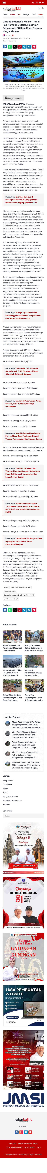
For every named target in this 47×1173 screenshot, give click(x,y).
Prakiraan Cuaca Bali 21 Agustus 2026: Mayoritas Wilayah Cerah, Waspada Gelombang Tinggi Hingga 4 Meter (26, 765)
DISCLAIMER (29, 1147)
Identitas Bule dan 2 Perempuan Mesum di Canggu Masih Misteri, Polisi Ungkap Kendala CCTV (21, 200)
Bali (19, 15)
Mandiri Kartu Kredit (11, 599)
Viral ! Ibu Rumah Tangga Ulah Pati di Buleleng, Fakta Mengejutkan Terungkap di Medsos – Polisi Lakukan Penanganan (25, 755)
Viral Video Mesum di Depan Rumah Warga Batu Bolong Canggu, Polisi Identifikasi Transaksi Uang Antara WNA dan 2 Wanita (26, 735)
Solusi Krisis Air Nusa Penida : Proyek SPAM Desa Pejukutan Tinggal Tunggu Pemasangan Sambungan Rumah (23, 436)
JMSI (5, 792)
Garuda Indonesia (10, 591)
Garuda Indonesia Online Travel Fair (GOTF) (19, 595)
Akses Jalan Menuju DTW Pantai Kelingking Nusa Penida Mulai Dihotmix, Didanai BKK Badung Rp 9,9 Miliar (26, 725)
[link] (33, 2)
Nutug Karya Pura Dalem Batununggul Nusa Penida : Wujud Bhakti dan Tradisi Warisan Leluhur (23, 316)
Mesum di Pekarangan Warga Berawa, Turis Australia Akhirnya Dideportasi (23, 404)
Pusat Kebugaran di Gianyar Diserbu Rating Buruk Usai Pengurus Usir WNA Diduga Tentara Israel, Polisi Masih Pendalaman (24, 745)
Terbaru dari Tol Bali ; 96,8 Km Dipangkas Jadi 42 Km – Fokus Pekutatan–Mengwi (23, 541)
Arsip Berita (8, 781)
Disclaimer (7, 784)
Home (5, 15)
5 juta (6, 587)
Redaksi (6, 804)
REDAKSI (12, 1143)
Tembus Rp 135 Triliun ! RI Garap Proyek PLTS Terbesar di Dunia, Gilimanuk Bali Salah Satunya (22, 371)
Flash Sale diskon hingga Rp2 (20, 587)
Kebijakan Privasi (10, 796)
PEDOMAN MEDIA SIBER (27, 1143)
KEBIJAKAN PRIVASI (14, 1147)
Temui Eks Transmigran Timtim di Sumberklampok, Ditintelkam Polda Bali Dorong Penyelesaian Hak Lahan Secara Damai (34, 697)
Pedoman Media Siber (12, 800)
